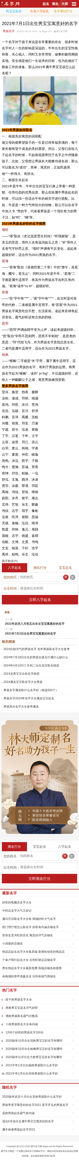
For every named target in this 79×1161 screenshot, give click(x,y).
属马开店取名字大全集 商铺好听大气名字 (29, 918)
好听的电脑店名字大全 (17, 902)
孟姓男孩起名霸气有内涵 (18, 1113)
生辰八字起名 (39, 11)
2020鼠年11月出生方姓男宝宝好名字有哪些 (34, 1057)
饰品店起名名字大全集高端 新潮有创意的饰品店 (33, 951)
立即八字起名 (40, 600)
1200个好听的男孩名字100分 (25, 1032)
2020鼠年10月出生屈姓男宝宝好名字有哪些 (34, 1040)
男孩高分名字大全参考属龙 (21, 706)
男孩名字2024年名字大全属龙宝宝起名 (28, 698)
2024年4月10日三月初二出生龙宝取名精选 (31, 665)
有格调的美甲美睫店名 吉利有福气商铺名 (29, 976)
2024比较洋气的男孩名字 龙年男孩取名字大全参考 (36, 649)
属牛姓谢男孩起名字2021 (18, 1129)
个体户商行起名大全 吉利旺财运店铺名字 (29, 959)
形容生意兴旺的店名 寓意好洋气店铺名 (27, 935)
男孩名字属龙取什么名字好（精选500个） (30, 690)
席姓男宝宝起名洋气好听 (22, 1007)
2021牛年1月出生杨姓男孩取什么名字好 (32, 1065)
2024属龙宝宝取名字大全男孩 (22, 681)
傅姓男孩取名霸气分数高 (22, 1016)
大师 (64, 4)
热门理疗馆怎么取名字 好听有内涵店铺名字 (30, 927)
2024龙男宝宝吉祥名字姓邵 (21, 673)
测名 (55, 4)
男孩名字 (9, 31)
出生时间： (11, 588)
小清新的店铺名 (12, 943)
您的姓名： (11, 856)
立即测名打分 (39, 879)
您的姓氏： (11, 577)
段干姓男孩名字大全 (19, 999)
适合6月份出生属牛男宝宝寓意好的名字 (28, 1121)
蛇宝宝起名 (14, 11)
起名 (46, 4)
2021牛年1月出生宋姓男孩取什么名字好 (32, 1073)
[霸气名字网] (11, 6)
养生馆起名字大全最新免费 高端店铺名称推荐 (32, 968)
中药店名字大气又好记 (17, 910)
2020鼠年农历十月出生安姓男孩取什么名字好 (32, 1096)
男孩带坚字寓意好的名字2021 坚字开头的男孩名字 (35, 1104)
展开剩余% (10, 561)
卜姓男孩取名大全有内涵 (22, 1024)
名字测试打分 (63, 11)
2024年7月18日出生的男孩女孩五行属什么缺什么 (35, 657)
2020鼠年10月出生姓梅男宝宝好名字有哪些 (34, 1048)
